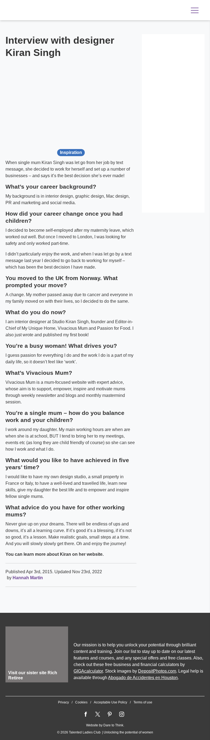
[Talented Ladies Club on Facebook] (85, 714)
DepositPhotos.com (157, 671)
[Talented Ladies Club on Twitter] (97, 714)
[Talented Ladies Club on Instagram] (121, 714)
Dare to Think (113, 725)
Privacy (63, 702)
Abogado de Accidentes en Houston (143, 677)
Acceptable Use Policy (110, 702)
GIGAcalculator (88, 671)
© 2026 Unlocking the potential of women (105, 732)
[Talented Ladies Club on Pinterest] (109, 714)
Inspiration (71, 152)
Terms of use (142, 702)
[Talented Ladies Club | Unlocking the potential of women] (63, 11)
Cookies (81, 702)
